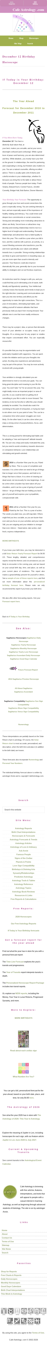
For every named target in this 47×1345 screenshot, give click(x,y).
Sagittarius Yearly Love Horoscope (23, 652)
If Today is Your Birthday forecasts (23, 931)
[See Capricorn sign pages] (24, 1326)
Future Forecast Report (28, 670)
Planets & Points (23, 862)
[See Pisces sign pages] (37, 1326)
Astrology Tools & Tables (23, 881)
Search (5, 1253)
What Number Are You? (23, 1077)
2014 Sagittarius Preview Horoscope (23, 679)
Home (4, 1230)
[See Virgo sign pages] (37, 1316)
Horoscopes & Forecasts (23, 836)
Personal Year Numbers (12, 763)
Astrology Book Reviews (23, 892)
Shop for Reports (9, 1272)
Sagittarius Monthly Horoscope (23, 648)
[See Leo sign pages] (30, 1316)
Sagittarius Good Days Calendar (23, 659)
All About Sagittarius (23, 688)
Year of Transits (13, 972)
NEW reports (21, 993)
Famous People (23, 854)
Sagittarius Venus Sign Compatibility (23, 712)
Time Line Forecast (15, 962)
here (32, 1098)
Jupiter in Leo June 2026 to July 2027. (19, 1140)
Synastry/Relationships (23, 873)
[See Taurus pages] (10, 1316)
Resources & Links (23, 895)
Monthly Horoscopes (10, 1283)
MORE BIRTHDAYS (10, 541)
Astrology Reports (23, 828)
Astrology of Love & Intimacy (23, 847)
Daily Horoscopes (9, 1279)
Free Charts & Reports (11, 1275)
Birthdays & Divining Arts (23, 869)
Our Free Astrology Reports (23, 924)
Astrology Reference (23, 884)
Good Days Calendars (11, 1286)
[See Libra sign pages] (43, 1316)
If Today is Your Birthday (19, 617)
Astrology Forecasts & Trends (23, 840)
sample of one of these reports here (22, 578)
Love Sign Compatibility (23, 866)
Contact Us (7, 1238)
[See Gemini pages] (17, 1316)
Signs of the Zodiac (23, 858)
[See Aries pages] (4, 1316)
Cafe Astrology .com (23, 22)
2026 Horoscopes (23, 917)
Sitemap (5, 1245)
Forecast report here (11, 601)
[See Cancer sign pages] (24, 1316)
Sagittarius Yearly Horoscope (23, 645)
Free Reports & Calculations (23, 899)
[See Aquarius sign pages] (30, 1326)
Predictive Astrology (23, 877)
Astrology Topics (23, 888)
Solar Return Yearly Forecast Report (22, 554)
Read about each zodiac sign (23, 1051)
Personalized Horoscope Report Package (25, 983)
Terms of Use (8, 1242)
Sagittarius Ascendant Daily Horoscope (23, 655)
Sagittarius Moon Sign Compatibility (23, 708)
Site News (6, 1249)
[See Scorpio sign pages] (10, 1326)
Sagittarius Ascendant (23, 692)
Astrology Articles (23, 843)
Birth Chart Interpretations (23, 832)
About (4, 1234)
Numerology (23, 724)
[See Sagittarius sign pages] (16, 1326)
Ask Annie (23, 851)
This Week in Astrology (11, 1294)
